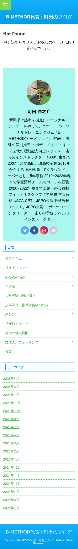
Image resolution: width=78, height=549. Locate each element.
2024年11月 (12, 475)
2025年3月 (11, 443)
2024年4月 (11, 491)
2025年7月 (11, 426)
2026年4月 (11, 378)
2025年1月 (11, 459)
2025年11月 (12, 402)
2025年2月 (11, 451)
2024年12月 (12, 467)
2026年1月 (11, 394)
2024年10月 (12, 483)
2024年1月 (11, 507)
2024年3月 (11, 499)
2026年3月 (11, 386)
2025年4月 (11, 435)
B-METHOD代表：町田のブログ (39, 16)
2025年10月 (12, 410)
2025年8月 (11, 418)
